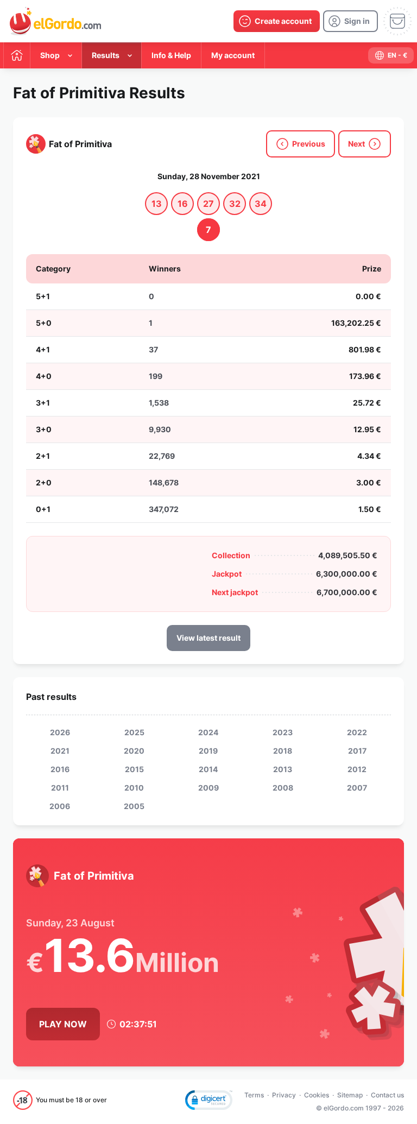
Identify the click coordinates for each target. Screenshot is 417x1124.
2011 (60, 787)
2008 (283, 787)
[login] (350, 21)
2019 (208, 750)
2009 (208, 787)
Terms (254, 1095)
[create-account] (276, 21)
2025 (134, 732)
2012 (357, 769)
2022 (357, 732)
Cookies (316, 1095)
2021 (60, 750)
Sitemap (350, 1095)
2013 (282, 769)
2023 (283, 732)
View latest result (208, 637)
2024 (208, 732)
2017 (357, 750)
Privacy (284, 1095)
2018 (282, 750)
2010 (134, 787)
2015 (134, 769)
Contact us (387, 1095)
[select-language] (391, 55)
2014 (208, 769)
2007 (357, 787)
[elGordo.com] (55, 21)
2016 (60, 769)
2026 (60, 732)
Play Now (63, 1024)
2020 (134, 750)
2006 (59, 806)
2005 (134, 806)
